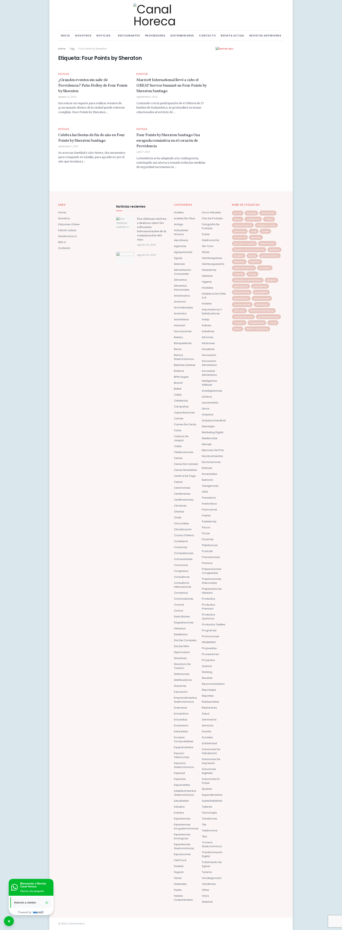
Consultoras (182, 577)
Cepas (178, 482)
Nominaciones (211, 462)
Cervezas (180, 505)
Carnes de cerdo (185, 424)
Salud (205, 713)
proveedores (262, 298)
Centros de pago (185, 476)
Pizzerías (208, 539)
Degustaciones (184, 622)
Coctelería (181, 541)
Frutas (206, 234)
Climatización (183, 529)
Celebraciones (183, 452)
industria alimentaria (248, 280)
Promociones (210, 636)
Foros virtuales (211, 212)
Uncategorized (211, 878)
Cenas (178, 458)
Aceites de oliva (184, 218)
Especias (180, 779)
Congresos (181, 571)
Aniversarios (182, 296)
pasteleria (261, 292)
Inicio (65, 35)
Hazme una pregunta (32, 891)
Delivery (256, 237)
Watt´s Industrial (257, 329)
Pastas (206, 515)
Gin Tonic (208, 246)
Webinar (207, 902)
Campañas (181, 406)
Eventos (142, 74)
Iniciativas (208, 349)
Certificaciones (184, 500)
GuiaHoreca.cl (67, 236)
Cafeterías (181, 401)
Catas (178, 446)
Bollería (179, 371)
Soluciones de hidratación (211, 751)
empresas (180, 708)
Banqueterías (183, 343)
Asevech (179, 325)
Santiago (262, 304)
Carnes (178, 418)
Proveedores (155, 35)
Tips (204, 836)
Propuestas (209, 648)
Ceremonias (182, 488)
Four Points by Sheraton (93, 48)
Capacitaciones (184, 412)
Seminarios (209, 719)
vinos (272, 322)
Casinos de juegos (181, 438)
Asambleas (181, 319)
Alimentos (180, 280)
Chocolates (181, 523)
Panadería (209, 498)
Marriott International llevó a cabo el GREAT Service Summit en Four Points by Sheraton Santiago (171, 85)
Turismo (207, 872)
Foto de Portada (212, 218)
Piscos (206, 527)
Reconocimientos (213, 684)
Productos (208, 599)
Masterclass (210, 438)
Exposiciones (182, 854)
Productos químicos (208, 616)
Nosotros (83, 35)
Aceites (179, 212)
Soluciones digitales (209, 771)
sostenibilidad (243, 317)
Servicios (208, 725)
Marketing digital (212, 432)
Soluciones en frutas (211, 781)
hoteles (238, 274)
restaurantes (242, 304)
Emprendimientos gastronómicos (185, 700)
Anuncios (180, 301)
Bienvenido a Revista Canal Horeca (33, 885)
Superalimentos (212, 795)
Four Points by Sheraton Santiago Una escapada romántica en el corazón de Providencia (168, 140)
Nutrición (207, 480)
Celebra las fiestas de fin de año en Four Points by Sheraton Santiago (91, 137)
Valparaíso (257, 322)
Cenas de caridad (186, 464)
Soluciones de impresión (211, 761)
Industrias (208, 331)
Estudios (179, 807)
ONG (205, 492)
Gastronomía (210, 240)
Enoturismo (181, 725)
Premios (207, 563)
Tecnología (209, 813)
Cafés (178, 395)
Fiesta (177, 890)
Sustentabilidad (212, 801)
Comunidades (183, 559)
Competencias (183, 553)
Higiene (207, 282)
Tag (71, 48)
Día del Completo (185, 640)
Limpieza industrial (214, 420)
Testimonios (210, 830)
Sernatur (239, 310)
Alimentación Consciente (182, 272)
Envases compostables (183, 739)
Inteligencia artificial (209, 383)
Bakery (178, 337)
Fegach (179, 872)
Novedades (209, 474)
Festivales (180, 884)
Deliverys (180, 628)
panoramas (242, 292)
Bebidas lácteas (184, 365)
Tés (204, 824)
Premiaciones (211, 557)
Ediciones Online (69, 224)
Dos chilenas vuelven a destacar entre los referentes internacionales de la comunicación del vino (151, 229)
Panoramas (209, 509)
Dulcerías (180, 686)
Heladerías (209, 270)
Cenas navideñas (185, 470)
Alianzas (179, 264)
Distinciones (181, 674)
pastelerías (241, 298)
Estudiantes (181, 801)
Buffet (177, 389)
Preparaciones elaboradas (211, 581)
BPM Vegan (181, 377)
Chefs (177, 517)
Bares (177, 349)
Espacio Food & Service (249, 249)
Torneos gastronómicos (212, 844)
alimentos (268, 213)
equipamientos (183, 747)
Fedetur (179, 866)
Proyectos (208, 660)
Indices (206, 325)
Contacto (207, 35)
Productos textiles (213, 624)
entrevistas (267, 243)
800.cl (62, 242)
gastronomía (270, 256)
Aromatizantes (183, 307)
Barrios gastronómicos (184, 357)
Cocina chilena (184, 535)
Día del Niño (181, 646)
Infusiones (208, 343)
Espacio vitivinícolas (181, 755)
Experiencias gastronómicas (184, 846)
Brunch (178, 383)
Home (61, 48)
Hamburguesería (213, 264)
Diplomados (182, 652)
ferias (252, 256)
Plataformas (210, 545)
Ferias (178, 878)
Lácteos (207, 397)
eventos (274, 249)
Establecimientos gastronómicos (185, 793)
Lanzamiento (210, 402)
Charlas (179, 511)
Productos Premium (208, 606)
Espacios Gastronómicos (184, 765)
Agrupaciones (183, 252)
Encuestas (180, 719)
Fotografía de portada (210, 226)
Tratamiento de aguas (212, 864)
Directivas (180, 658)
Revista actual (232, 35)
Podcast (207, 551)
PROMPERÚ (209, 642)
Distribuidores (182, 35)
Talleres (207, 807)
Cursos (178, 610)
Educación (181, 692)
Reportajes (209, 690)
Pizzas (206, 533)
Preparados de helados (212, 591)
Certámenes (182, 494)
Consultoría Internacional (182, 585)
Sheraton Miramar (262, 310)
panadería (241, 286)
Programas (209, 630)
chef (253, 231)
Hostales (207, 288)
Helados (207, 276)
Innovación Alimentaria (209, 363)
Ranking (207, 672)
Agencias (180, 246)
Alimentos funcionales (181, 288)
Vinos (205, 896)
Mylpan (271, 280)
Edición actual (67, 230)
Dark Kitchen (182, 616)
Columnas (180, 547)
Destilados (181, 634)
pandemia (260, 286)
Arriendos (180, 313)
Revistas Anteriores (265, 35)
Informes (207, 337)
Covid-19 (240, 237)
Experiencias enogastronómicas (186, 826)
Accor (238, 213)
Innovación (209, 355)
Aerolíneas (181, 240)
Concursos (181, 565)
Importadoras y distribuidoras (212, 311)
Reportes (208, 696)
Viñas (205, 890)
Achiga (178, 224)
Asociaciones (183, 331)
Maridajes (208, 426)
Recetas (207, 678)
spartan (207, 789)
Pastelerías (209, 521)
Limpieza (207, 414)
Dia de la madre (244, 243)
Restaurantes (129, 35)
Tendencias (209, 818)
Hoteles (63, 74)
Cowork (179, 605)
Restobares (209, 708)
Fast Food (180, 860)
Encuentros (181, 713)
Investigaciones (212, 391)
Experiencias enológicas (182, 836)
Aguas (178, 258)
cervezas (240, 231)
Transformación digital (212, 854)
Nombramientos (212, 456)
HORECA (255, 261)
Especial (179, 773)
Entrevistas (181, 731)
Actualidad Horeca (181, 232)
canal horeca (243, 225)
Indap (205, 319)
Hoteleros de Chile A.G (214, 296)
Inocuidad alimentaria (209, 373)
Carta (177, 430)
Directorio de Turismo (182, 666)
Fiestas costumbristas (183, 898)
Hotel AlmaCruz (244, 268)
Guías (205, 252)
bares (237, 219)
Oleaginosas (210, 486)
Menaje (207, 444)
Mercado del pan (213, 450)
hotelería (265, 268)
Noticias (103, 35)
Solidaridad (209, 743)
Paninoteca (209, 504)
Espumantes (182, 785)
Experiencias (182, 818)
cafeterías (253, 219)
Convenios (181, 593)
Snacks (206, 731)
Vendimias (209, 884)
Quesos (207, 666)
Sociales (207, 737)
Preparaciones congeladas (211, 571)
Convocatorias (183, 599)
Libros (205, 408)
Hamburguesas (212, 258)
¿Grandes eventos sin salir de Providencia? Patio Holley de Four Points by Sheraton (92, 85)
